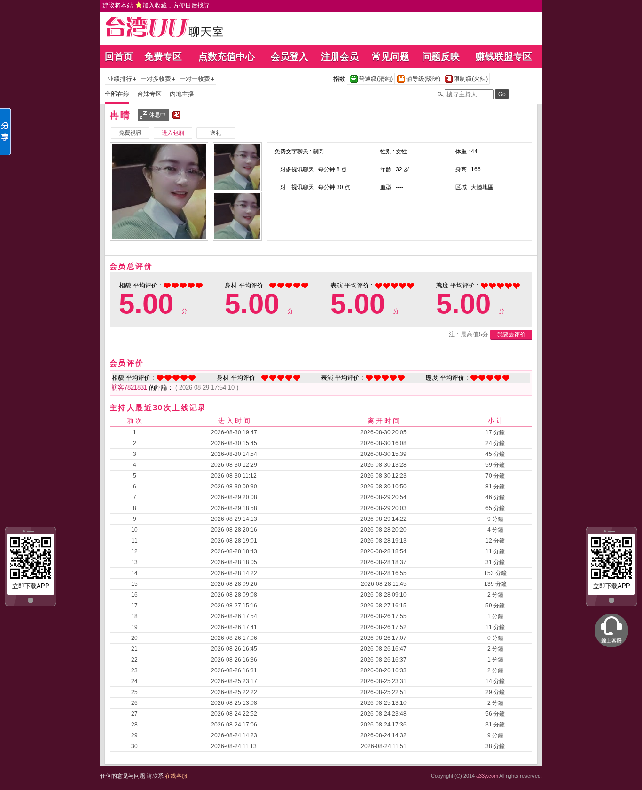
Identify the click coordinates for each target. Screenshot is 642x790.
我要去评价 (511, 334)
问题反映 (441, 56)
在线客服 (176, 776)
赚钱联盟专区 (504, 56)
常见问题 (390, 56)
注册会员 (340, 56)
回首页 (119, 56)
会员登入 (289, 56)
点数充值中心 (226, 56)
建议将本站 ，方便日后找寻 (156, 5)
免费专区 (163, 56)
